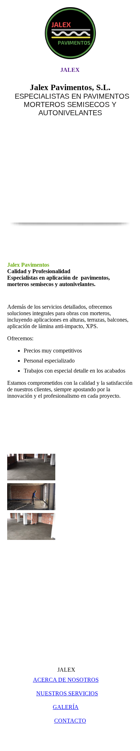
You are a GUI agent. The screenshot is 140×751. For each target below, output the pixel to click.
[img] (70, 33)
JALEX (70, 70)
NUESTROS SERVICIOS (67, 693)
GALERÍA (66, 707)
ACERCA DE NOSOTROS (66, 680)
